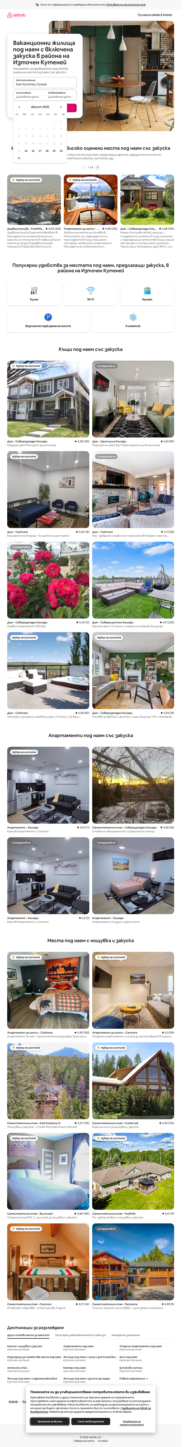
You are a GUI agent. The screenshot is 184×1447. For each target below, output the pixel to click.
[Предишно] (84, 167)
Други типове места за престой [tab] (28, 1335)
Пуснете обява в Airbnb (155, 15)
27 (40, 150)
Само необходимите (90, 1421)
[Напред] (97, 167)
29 (54, 150)
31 (19, 158)
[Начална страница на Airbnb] (16, 15)
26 (33, 150)
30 (61, 150)
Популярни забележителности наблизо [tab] (80, 1335)
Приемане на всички (49, 1421)
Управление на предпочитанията (132, 1423)
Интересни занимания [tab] (126, 1335)
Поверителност (84, 1441)
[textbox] (29, 97)
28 (47, 150)
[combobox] (45, 84)
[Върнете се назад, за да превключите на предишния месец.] (19, 107)
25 (26, 150)
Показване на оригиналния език (126, 4)
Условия (103, 1441)
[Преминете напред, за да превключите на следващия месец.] (61, 107)
